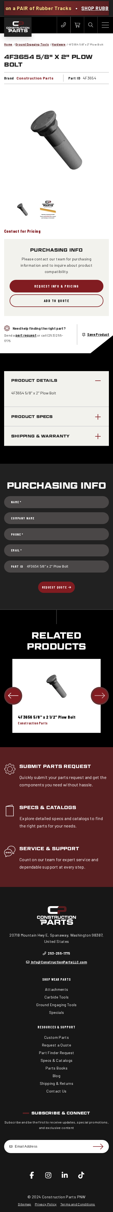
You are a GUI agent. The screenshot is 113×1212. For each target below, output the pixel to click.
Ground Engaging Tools (32, 44)
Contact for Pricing (22, 231)
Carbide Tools (56, 997)
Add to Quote (56, 300)
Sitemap (24, 1204)
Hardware (59, 44)
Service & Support (49, 848)
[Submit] (98, 1146)
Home (8, 44)
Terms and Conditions (77, 1204)
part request (25, 335)
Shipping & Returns (56, 1083)
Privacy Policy (46, 1204)
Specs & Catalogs (47, 807)
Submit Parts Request (55, 766)
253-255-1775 (58, 953)
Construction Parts (34, 78)
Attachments (56, 989)
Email (16, 550)
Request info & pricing (56, 286)
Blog (56, 1075)
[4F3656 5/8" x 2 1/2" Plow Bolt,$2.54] (56, 686)
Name (16, 502)
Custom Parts (56, 1037)
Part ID (17, 566)
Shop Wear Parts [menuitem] (56, 979)
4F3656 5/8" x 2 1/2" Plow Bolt (46, 716)
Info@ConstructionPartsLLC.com (58, 962)
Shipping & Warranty (40, 436)
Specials (56, 1012)
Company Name (22, 518)
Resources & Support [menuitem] (56, 1027)
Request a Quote (56, 1045)
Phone (17, 534)
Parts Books (56, 1068)
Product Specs (32, 416)
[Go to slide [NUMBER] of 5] (13, 696)
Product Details (34, 380)
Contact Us (56, 1091)
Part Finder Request (56, 1052)
